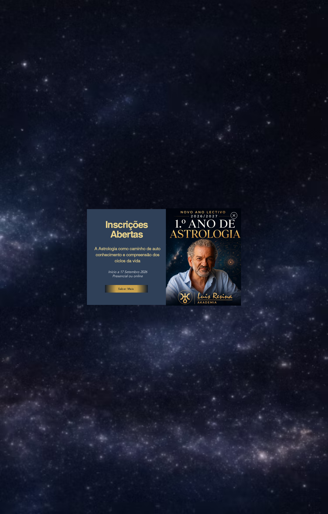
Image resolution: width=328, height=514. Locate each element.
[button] (234, 215)
